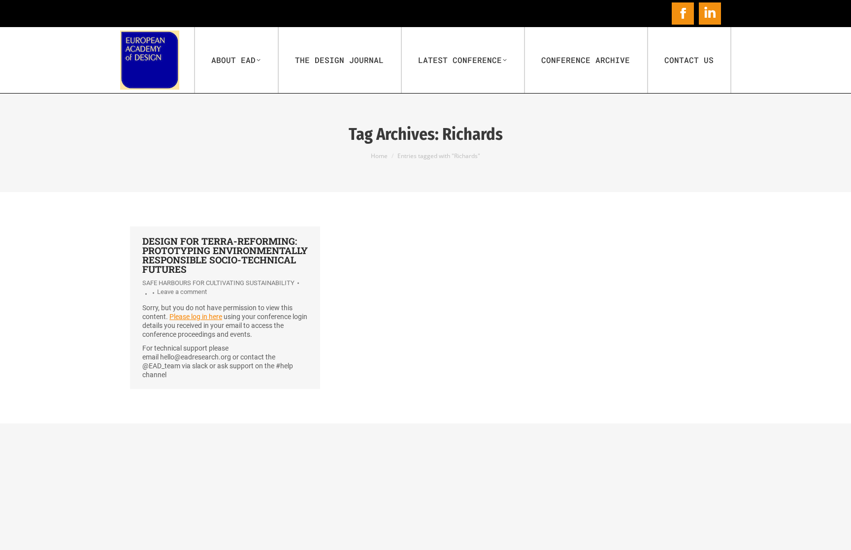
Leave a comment (182, 291)
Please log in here (195, 317)
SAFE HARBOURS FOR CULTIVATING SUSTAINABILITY (218, 283)
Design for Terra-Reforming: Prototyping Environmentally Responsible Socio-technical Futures (225, 255)
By (144, 294)
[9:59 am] (152, 293)
